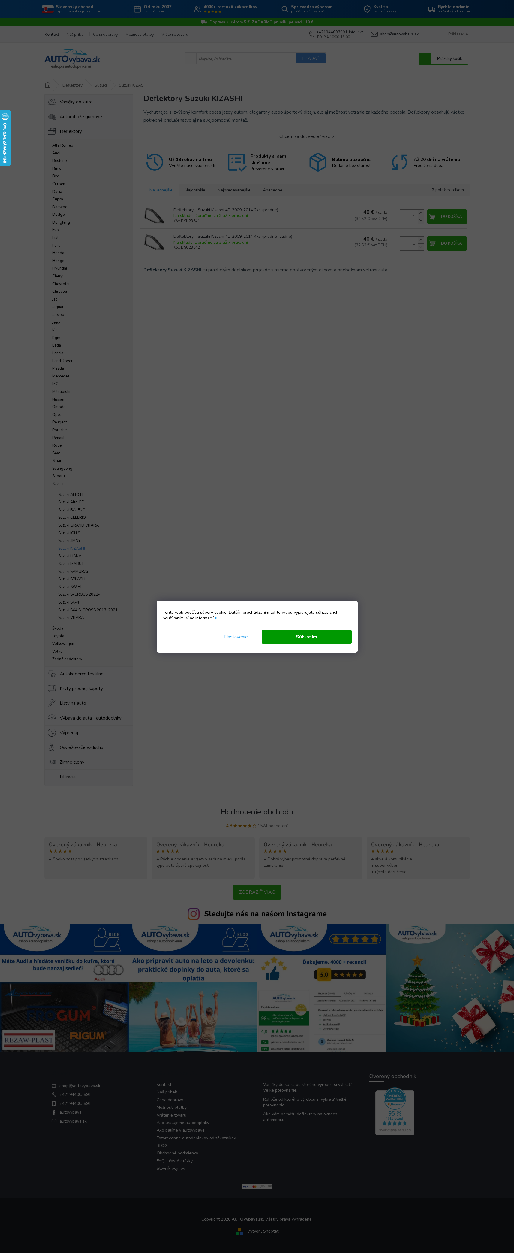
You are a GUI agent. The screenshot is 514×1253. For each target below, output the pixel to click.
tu (217, 618)
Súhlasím (306, 637)
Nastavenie (236, 637)
